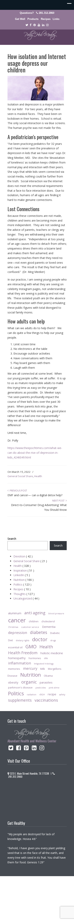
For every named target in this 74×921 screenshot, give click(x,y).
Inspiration (23, 570)
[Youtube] (39, 25)
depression (17, 632)
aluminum (14, 613)
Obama (48, 675)
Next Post (59, 500)
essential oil (15, 647)
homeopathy (17, 658)
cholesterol (48, 621)
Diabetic (55, 633)
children (33, 621)
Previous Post (17, 490)
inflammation (19, 663)
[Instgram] (47, 25)
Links (56, 19)
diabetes (38, 632)
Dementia (48, 627)
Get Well (20, 19)
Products (32, 19)
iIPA (46, 658)
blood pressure (56, 613)
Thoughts (24, 594)
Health (38, 476)
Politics (22, 584)
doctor (39, 639)
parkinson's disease (20, 687)
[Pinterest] (34, 25)
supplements (20, 700)
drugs (53, 640)
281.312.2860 (46, 12)
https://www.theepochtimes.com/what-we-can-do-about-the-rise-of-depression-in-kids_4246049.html (34, 452)
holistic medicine (51, 653)
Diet (10, 640)
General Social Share (20, 476)
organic (29, 682)
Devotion (23, 556)
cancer (17, 620)
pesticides (41, 687)
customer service (30, 627)
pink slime (54, 687)
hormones (35, 658)
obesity (13, 682)
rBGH (42, 694)
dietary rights (22, 640)
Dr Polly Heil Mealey (37, 35)
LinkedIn (21, 575)
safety (62, 694)
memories (14, 669)
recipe (52, 694)
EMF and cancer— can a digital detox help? (34, 495)
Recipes (46, 19)
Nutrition (23, 580)
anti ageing (34, 612)
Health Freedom (22, 652)
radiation (31, 694)
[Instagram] (41, 749)
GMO (31, 646)
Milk (42, 669)
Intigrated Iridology (43, 663)
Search (11, 538)
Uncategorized (26, 598)
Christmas (13, 627)
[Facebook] (30, 25)
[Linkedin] (43, 25)
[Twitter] (27, 25)
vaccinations (46, 700)
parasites (46, 682)
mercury (30, 668)
